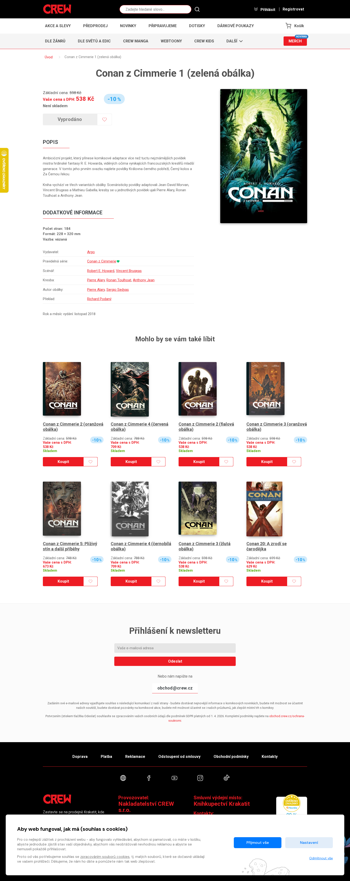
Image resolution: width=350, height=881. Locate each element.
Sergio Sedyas (117, 289)
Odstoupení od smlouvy (179, 756)
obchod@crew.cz (175, 687)
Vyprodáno (70, 119)
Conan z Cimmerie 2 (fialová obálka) (206, 427)
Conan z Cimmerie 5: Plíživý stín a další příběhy (70, 546)
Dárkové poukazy (235, 26)
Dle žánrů (55, 41)
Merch (298, 39)
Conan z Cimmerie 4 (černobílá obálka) (141, 546)
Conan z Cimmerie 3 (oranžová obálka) (276, 427)
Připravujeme (163, 26)
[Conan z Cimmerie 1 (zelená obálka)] (263, 156)
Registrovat (293, 9)
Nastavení (309, 842)
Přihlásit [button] (267, 9)
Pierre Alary (96, 280)
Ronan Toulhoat (118, 280)
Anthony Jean (144, 280)
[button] (233, 41)
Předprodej (95, 26)
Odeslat (175, 661)
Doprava (80, 756)
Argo (91, 252)
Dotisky (197, 26)
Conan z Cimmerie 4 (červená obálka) (139, 427)
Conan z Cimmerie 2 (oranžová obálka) (73, 427)
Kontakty (270, 756)
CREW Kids (204, 41)
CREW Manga (135, 41)
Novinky (128, 26)
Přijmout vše (257, 842)
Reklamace (135, 756)
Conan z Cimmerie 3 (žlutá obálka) (204, 546)
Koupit (63, 461)
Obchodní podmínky (231, 756)
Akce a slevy (58, 26)
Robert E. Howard (100, 271)
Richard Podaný (99, 299)
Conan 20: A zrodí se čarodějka (266, 546)
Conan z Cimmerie (101, 261)
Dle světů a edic (94, 41)
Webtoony (171, 41)
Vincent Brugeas (129, 271)
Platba (106, 756)
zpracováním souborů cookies (105, 856)
